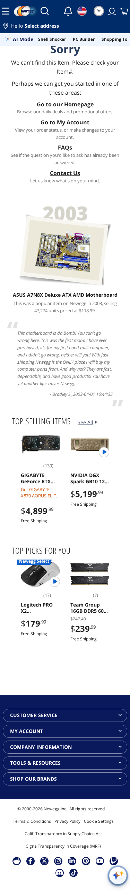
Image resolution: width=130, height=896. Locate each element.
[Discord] (59, 872)
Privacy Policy (67, 821)
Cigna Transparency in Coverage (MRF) (63, 846)
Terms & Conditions (32, 821)
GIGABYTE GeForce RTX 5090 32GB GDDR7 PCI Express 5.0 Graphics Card (37, 478)
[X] (44, 861)
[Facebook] (30, 861)
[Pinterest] (86, 861)
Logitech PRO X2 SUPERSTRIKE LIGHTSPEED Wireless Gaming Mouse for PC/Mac (39, 608)
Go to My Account (65, 122)
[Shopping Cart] (123, 11)
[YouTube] (99, 861)
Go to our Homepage (65, 104)
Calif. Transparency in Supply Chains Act (63, 834)
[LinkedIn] (72, 861)
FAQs (65, 147)
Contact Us (65, 173)
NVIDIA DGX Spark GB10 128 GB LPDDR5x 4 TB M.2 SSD (88, 478)
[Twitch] (114, 861)
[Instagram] (58, 861)
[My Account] (111, 11)
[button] (65, 26)
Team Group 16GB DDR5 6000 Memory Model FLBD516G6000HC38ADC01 (89, 608)
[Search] (44, 11)
